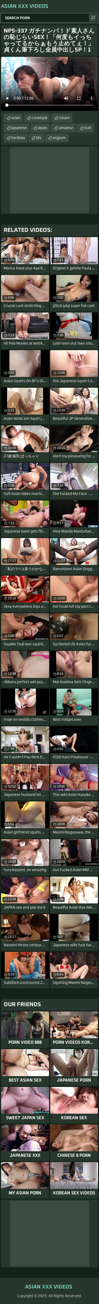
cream (64, 118)
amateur (66, 128)
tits (38, 138)
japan (42, 128)
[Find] (92, 18)
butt (87, 128)
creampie (40, 118)
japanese (19, 128)
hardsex (18, 138)
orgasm (59, 138)
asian (15, 118)
